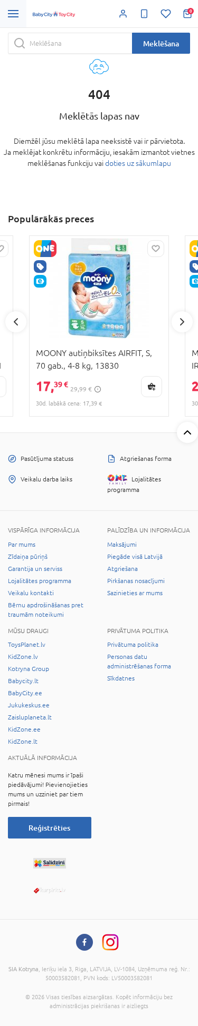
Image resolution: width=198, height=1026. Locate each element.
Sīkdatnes (121, 678)
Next (182, 321)
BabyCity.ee (25, 693)
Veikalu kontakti (31, 593)
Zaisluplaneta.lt (30, 717)
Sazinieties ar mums (135, 593)
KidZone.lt (22, 741)
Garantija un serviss (35, 569)
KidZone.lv (23, 656)
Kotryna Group (28, 669)
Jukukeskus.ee (29, 705)
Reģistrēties (49, 827)
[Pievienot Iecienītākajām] (156, 248)
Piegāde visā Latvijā (135, 556)
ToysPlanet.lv (26, 644)
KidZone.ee (24, 729)
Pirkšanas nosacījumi (136, 581)
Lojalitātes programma (39, 581)
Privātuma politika (132, 644)
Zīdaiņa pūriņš (28, 556)
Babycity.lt (23, 681)
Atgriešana (122, 569)
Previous (15, 321)
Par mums (21, 544)
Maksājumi (122, 544)
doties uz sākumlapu (138, 163)
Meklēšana (161, 43)
